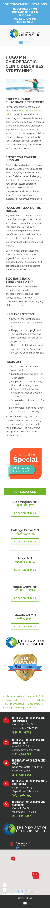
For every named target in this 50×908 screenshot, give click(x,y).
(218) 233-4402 (25, 618)
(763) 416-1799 (25, 590)
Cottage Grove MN (25, 12)
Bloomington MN (25, 8)
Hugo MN (25, 15)
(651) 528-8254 (25, 561)
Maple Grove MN (25, 18)
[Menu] (25, 903)
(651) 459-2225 (25, 533)
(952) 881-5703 (25, 505)
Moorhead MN (25, 22)
